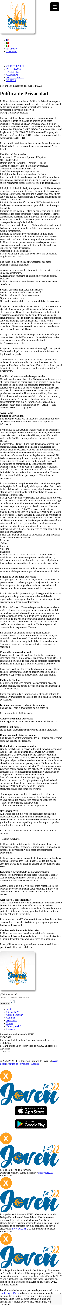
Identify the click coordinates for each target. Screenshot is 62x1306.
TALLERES (12, 71)
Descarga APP (13, 1026)
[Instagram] (22, 58)
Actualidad (11, 1020)
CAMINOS (12, 74)
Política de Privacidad (18, 1063)
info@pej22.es (45, 1172)
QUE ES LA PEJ (15, 66)
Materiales (11, 51)
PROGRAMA (13, 69)
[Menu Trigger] (54, 6)
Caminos (10, 1017)
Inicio (9, 1009)
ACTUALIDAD (15, 77)
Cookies (35, 1063)
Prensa (9, 1023)
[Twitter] (13, 58)
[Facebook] (4, 58)
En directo (11, 48)
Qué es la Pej (13, 1012)
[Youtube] (31, 58)
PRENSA (11, 80)
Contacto (10, 1029)
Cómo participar (14, 1014)
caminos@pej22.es (9, 1293)
